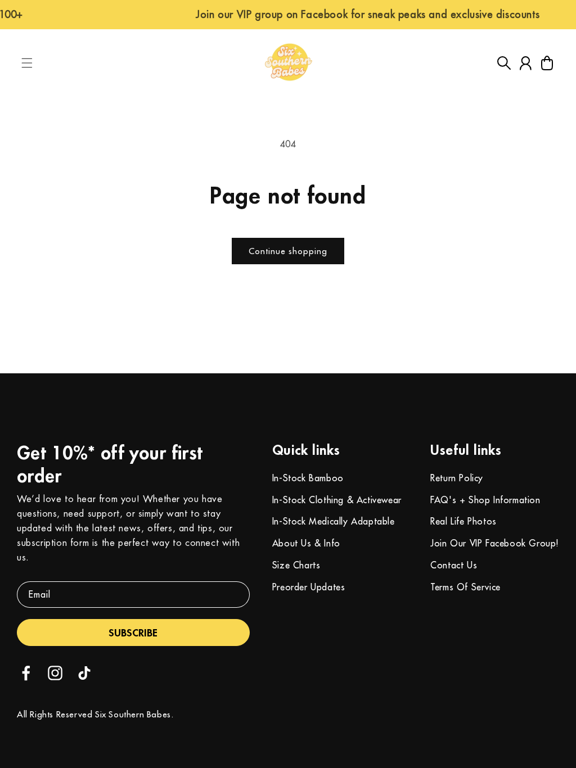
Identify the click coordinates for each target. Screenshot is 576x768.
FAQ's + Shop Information (485, 499)
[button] (27, 63)
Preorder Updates (308, 587)
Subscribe (133, 632)
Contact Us (453, 565)
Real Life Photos (463, 521)
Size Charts (296, 565)
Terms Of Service (465, 587)
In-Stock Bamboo (308, 478)
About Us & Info (306, 543)
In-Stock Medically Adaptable (333, 521)
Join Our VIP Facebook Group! (494, 543)
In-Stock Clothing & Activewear (337, 499)
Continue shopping (288, 251)
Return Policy (456, 478)
